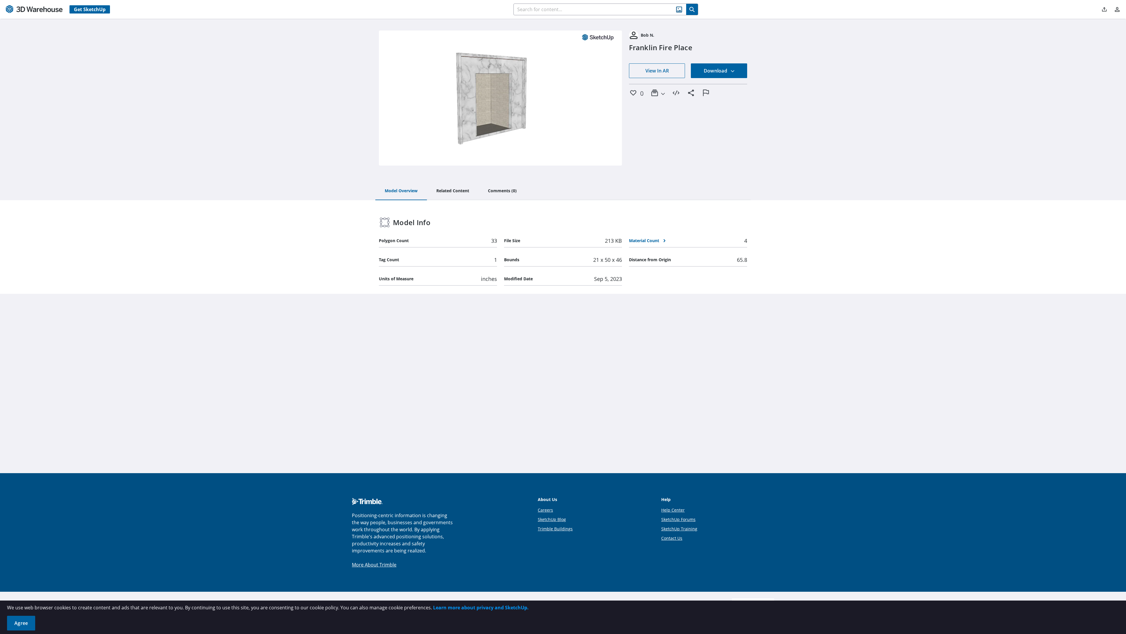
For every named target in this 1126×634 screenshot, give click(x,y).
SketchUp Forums (678, 519)
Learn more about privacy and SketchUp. (481, 607)
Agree (21, 623)
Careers (545, 510)
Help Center (673, 510)
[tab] (401, 191)
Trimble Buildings (555, 529)
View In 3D (500, 98)
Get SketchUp (90, 9)
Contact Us (671, 538)
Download (716, 71)
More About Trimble (374, 565)
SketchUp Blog (552, 519)
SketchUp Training (679, 529)
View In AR (657, 71)
